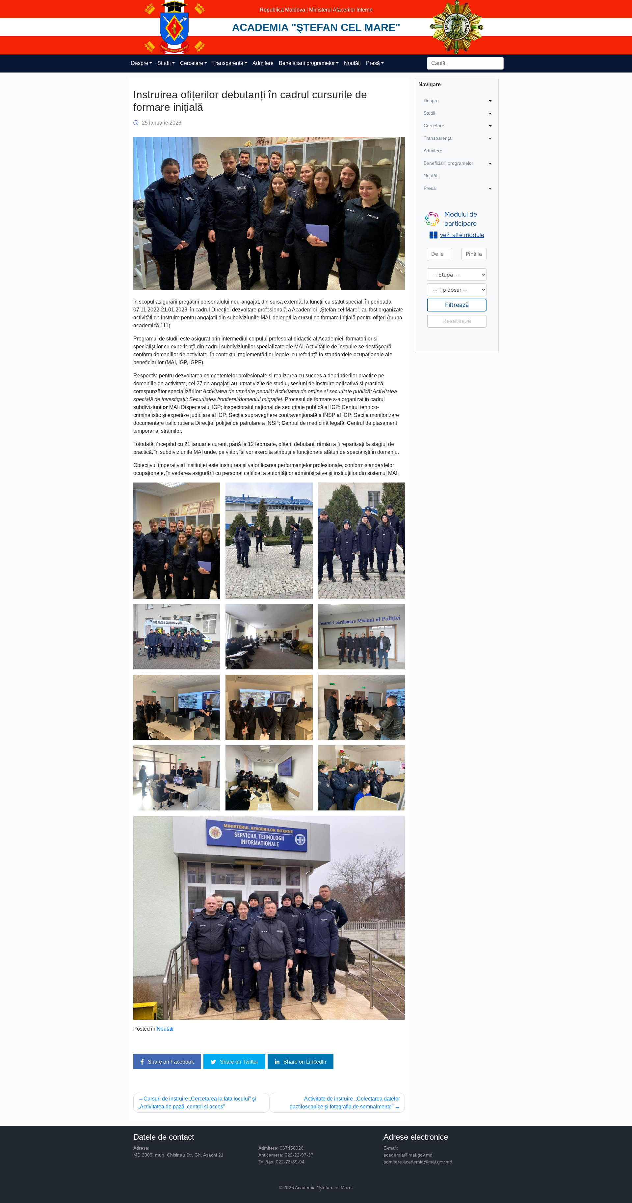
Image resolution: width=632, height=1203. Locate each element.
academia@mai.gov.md (408, 1155)
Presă (373, 63)
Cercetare (191, 63)
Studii (164, 63)
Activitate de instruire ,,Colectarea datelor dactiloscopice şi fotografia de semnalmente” (345, 1102)
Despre (139, 63)
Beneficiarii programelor (307, 63)
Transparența (227, 63)
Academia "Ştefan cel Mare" (316, 27)
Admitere (263, 63)
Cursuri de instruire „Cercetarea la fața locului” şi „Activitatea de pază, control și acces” (197, 1102)
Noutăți (352, 63)
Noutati (165, 1029)
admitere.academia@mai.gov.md (417, 1161)
